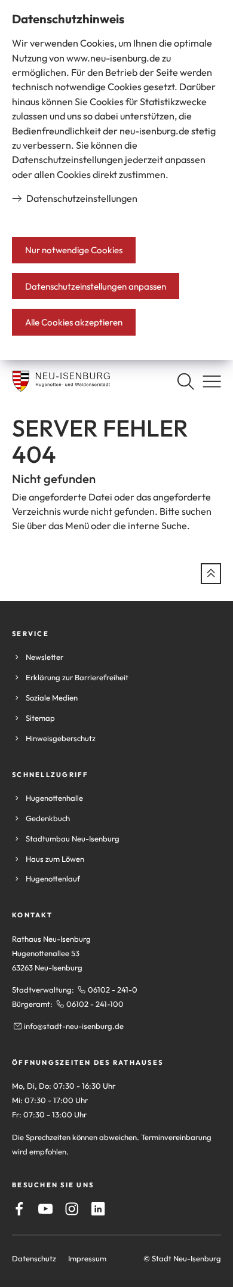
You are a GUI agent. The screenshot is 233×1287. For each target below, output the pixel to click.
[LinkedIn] (98, 1209)
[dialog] (116, 180)
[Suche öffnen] (185, 381)
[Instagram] (72, 1209)
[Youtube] (45, 1209)
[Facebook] (19, 1209)
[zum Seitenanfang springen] (211, 573)
